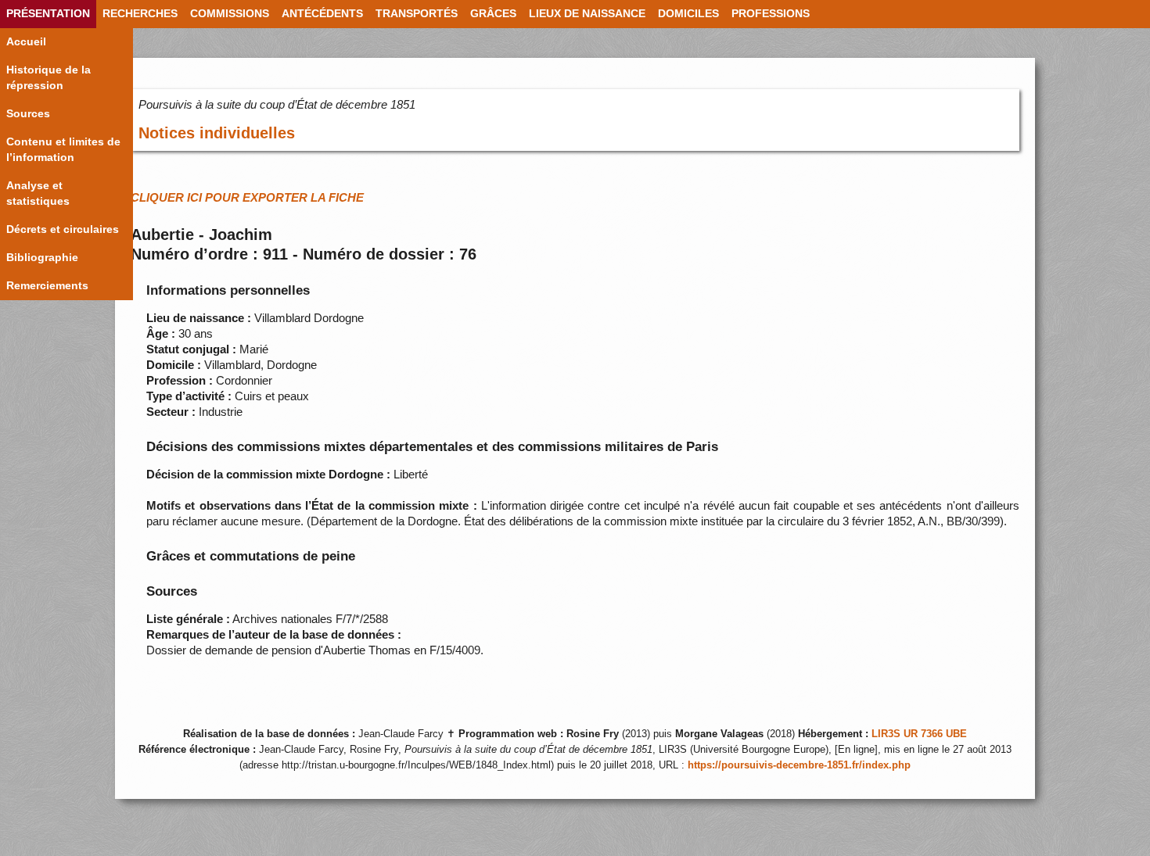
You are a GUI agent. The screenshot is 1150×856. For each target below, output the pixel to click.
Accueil (26, 42)
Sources (28, 114)
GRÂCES (493, 14)
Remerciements (47, 286)
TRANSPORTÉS (417, 14)
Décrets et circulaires (62, 229)
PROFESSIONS (770, 14)
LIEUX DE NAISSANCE (587, 14)
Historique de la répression (48, 77)
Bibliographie (42, 257)
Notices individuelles (216, 132)
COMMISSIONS (229, 14)
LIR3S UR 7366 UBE (919, 734)
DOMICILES (688, 14)
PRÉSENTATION (48, 14)
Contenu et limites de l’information (63, 149)
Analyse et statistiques (38, 193)
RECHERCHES (140, 14)
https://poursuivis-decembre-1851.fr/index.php (799, 765)
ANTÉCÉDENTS (322, 14)
